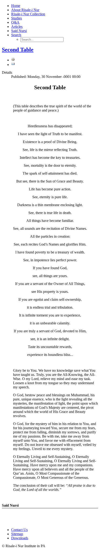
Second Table (17, 50)
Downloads (19, 538)
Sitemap (17, 534)
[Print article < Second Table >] (13, 60)
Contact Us (19, 530)
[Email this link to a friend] (13, 65)
